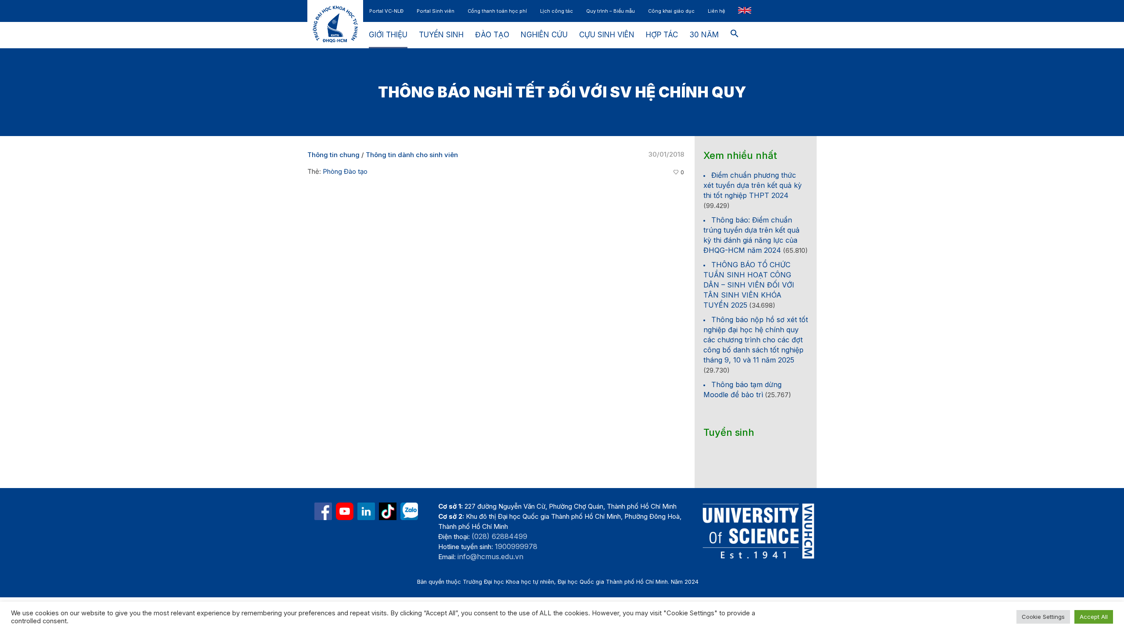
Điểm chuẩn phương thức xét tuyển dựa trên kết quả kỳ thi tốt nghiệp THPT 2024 (752, 185)
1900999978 (516, 546)
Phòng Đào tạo (345, 171)
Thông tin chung (333, 155)
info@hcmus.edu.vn (490, 556)
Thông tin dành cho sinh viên (412, 155)
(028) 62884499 (499, 536)
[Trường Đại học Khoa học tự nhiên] (366, 511)
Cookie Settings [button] (1043, 616)
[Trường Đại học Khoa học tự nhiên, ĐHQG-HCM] (344, 511)
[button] (734, 35)
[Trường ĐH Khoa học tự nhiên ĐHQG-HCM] (323, 511)
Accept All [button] (1094, 616)
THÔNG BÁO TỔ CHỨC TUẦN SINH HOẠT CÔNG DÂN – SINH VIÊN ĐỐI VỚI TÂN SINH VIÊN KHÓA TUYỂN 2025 (748, 284)
